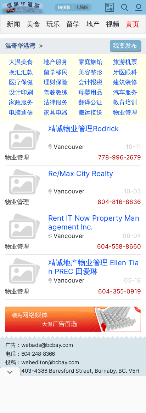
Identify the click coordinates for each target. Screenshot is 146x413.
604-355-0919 (119, 291)
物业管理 (125, 112)
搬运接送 (90, 112)
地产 (93, 24)
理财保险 (56, 82)
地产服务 (56, 61)
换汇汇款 (21, 72)
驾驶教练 (56, 92)
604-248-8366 (38, 353)
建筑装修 (125, 82)
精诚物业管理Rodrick (83, 128)
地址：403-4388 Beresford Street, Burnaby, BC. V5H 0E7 (72, 375)
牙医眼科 (125, 72)
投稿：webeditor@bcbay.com (42, 362)
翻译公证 (90, 102)
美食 (33, 24)
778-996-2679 (119, 157)
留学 (73, 24)
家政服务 (21, 102)
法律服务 (56, 102)
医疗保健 (21, 82)
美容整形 (90, 72)
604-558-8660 (119, 246)
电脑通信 (21, 112)
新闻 (13, 24)
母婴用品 (90, 92)
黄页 (132, 24)
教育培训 (125, 102)
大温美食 (21, 61)
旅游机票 (125, 61)
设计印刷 (21, 92)
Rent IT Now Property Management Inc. (93, 222)
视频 (112, 24)
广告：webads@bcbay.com (39, 345)
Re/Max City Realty (80, 173)
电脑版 (81, 7)
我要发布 (125, 45)
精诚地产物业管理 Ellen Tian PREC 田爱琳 (93, 267)
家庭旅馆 (90, 61)
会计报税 (90, 82)
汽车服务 (125, 92)
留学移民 (56, 72)
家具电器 (56, 112)
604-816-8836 (119, 201)
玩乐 (53, 24)
